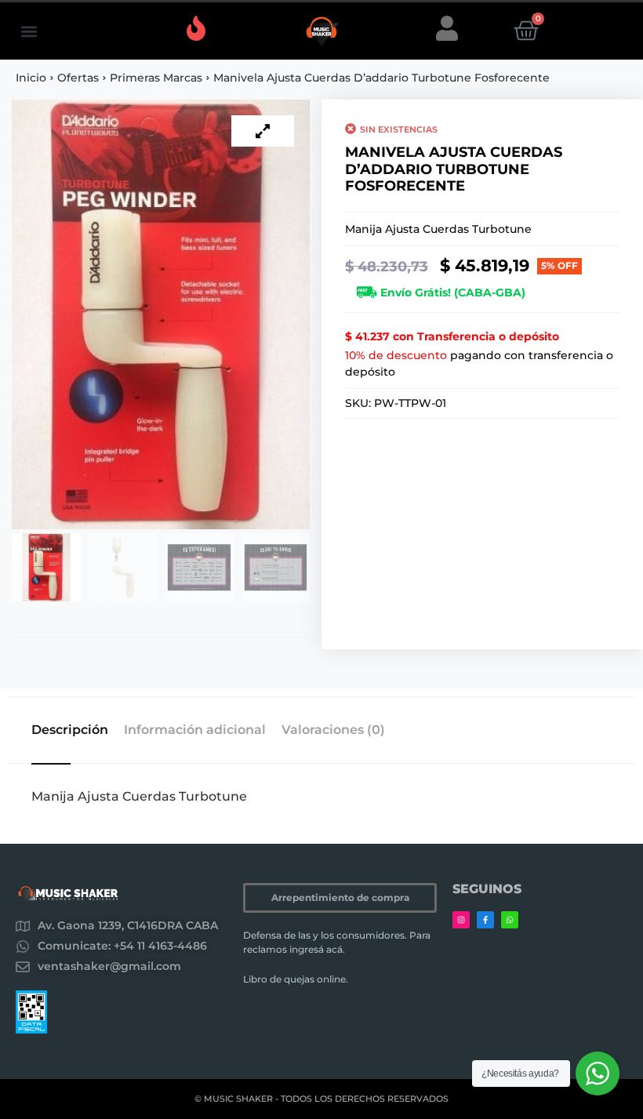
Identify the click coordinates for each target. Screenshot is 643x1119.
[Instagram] (461, 919)
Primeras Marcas (156, 77)
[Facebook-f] (485, 919)
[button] (29, 31)
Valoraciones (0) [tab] (333, 730)
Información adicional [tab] (195, 730)
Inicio (31, 77)
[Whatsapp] (509, 919)
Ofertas (78, 77)
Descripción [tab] (69, 730)
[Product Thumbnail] (262, 131)
